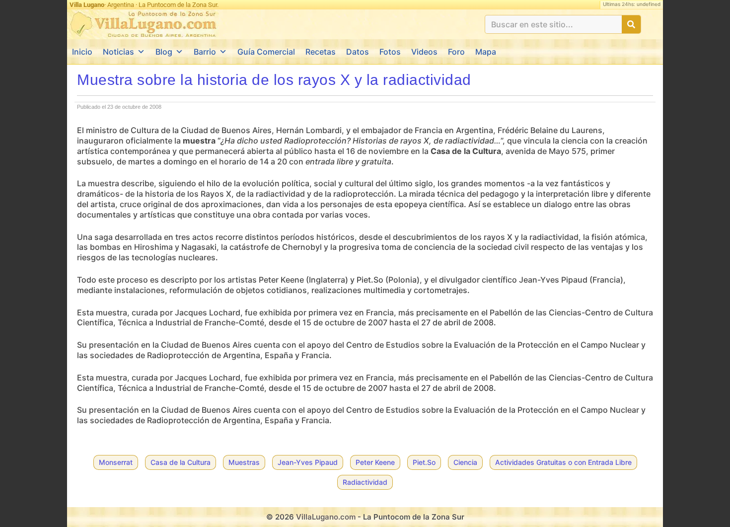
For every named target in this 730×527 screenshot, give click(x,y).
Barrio (205, 52)
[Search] (631, 24)
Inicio (82, 52)
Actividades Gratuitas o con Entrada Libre (563, 462)
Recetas (320, 52)
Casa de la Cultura (180, 462)
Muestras (244, 462)
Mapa (485, 52)
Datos (357, 52)
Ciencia (465, 462)
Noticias (118, 52)
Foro (456, 52)
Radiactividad (365, 482)
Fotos (390, 52)
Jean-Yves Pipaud (308, 462)
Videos (424, 52)
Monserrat (116, 462)
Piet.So (424, 462)
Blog (163, 52)
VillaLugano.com (326, 517)
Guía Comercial (266, 52)
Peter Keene (375, 462)
